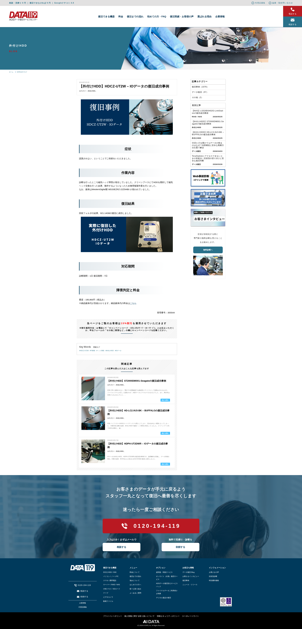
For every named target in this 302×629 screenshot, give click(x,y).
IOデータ (118, 350)
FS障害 (93, 350)
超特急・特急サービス (164, 572)
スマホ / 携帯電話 (109, 580)
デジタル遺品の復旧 (163, 598)
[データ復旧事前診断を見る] (208, 178)
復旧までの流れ (135, 16)
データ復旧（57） (200, 92)
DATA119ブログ (22, 72)
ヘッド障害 (100, 350)
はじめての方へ (135, 585)
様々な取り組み (135, 589)
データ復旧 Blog (188, 572)
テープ (105, 593)
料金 (120, 16)
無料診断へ (208, 250)
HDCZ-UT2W (84, 350)
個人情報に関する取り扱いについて (139, 616)
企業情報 (220, 16)
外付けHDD (91, 91)
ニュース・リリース (189, 585)
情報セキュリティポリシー (168, 616)
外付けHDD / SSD (109, 572)
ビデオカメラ (108, 597)
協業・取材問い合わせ (282, 3)
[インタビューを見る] (208, 217)
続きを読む (165, 400)
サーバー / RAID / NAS (111, 585)
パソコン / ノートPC (110, 576)
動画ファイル (108, 601)
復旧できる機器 (106, 16)
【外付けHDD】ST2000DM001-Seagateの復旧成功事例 (136, 380)
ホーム (11, 72)
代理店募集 (260, 3)
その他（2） (197, 97)
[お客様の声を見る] (208, 197)
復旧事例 (185, 580)
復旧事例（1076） (200, 87)
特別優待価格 (214, 580)
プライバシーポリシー (112, 616)
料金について (135, 572)
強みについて (135, 580)
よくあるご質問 (135, 593)
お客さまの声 (214, 572)
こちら (133, 303)
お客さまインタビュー (190, 576)
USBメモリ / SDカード (111, 589)
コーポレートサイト (190, 616)
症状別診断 (213, 576)
